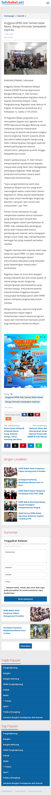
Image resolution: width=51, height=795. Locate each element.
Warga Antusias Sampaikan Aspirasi (22, 401)
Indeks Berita (20, 791)
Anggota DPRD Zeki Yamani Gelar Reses (24, 397)
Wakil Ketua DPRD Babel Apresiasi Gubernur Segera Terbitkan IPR (31, 516)
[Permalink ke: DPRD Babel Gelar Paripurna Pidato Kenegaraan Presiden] (10, 472)
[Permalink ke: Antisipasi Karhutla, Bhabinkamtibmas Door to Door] (10, 483)
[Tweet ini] (15, 445)
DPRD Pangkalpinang (13, 684)
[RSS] (8, 418)
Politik (6, 690)
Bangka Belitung (11, 678)
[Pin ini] (23, 445)
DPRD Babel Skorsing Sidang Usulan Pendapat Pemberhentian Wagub (31, 505)
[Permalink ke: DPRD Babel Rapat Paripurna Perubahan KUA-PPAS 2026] (10, 494)
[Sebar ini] (7, 445)
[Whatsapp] (38, 445)
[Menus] (48, 3)
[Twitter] (31, 414)
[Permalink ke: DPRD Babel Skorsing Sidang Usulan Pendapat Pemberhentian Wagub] (10, 505)
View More (25, 646)
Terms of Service (35, 791)
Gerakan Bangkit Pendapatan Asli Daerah (22, 717)
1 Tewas (7, 701)
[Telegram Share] (31, 445)
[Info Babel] (13, 2)
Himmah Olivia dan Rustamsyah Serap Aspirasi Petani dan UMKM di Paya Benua (37, 431)
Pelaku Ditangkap (11, 712)
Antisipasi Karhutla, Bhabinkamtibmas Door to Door (30, 482)
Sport (5, 706)
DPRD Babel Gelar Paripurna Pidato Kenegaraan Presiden (13, 613)
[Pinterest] (37, 414)
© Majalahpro (6, 791)
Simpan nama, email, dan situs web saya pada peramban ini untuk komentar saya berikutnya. (24, 590)
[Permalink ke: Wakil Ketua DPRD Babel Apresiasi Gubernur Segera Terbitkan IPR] (10, 517)
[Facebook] (24, 414)
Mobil (5, 695)
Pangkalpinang (10, 667)
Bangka (6, 673)
